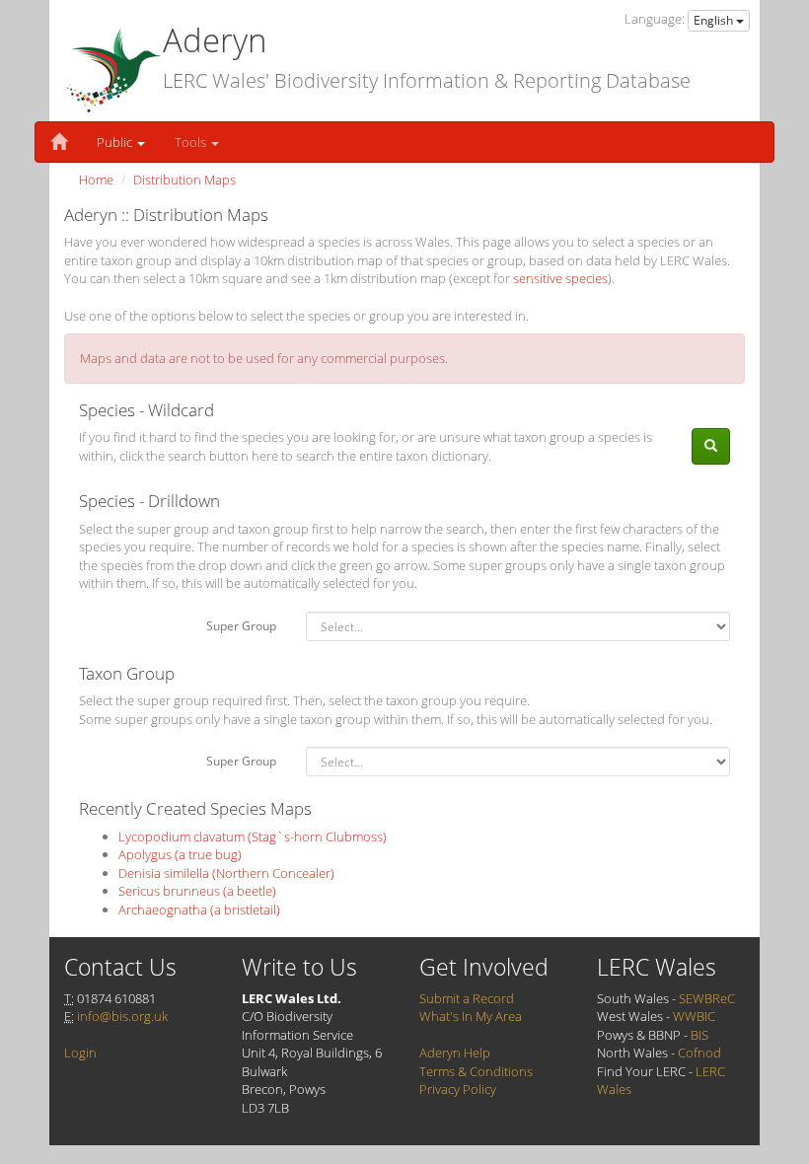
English (715, 20)
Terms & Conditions (476, 1071)
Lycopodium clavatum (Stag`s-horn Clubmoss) (252, 836)
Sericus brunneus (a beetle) (197, 891)
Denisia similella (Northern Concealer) (226, 873)
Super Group (241, 626)
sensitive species (560, 278)
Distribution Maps (184, 179)
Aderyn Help (454, 1052)
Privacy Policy (457, 1089)
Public (116, 142)
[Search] (711, 446)
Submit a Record (466, 998)
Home (96, 179)
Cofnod (699, 1052)
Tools (192, 142)
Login (80, 1052)
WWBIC (694, 1016)
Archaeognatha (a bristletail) (199, 909)
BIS (699, 1035)
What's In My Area (470, 1016)
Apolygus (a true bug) (180, 854)
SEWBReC (707, 998)
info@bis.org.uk (122, 1016)
